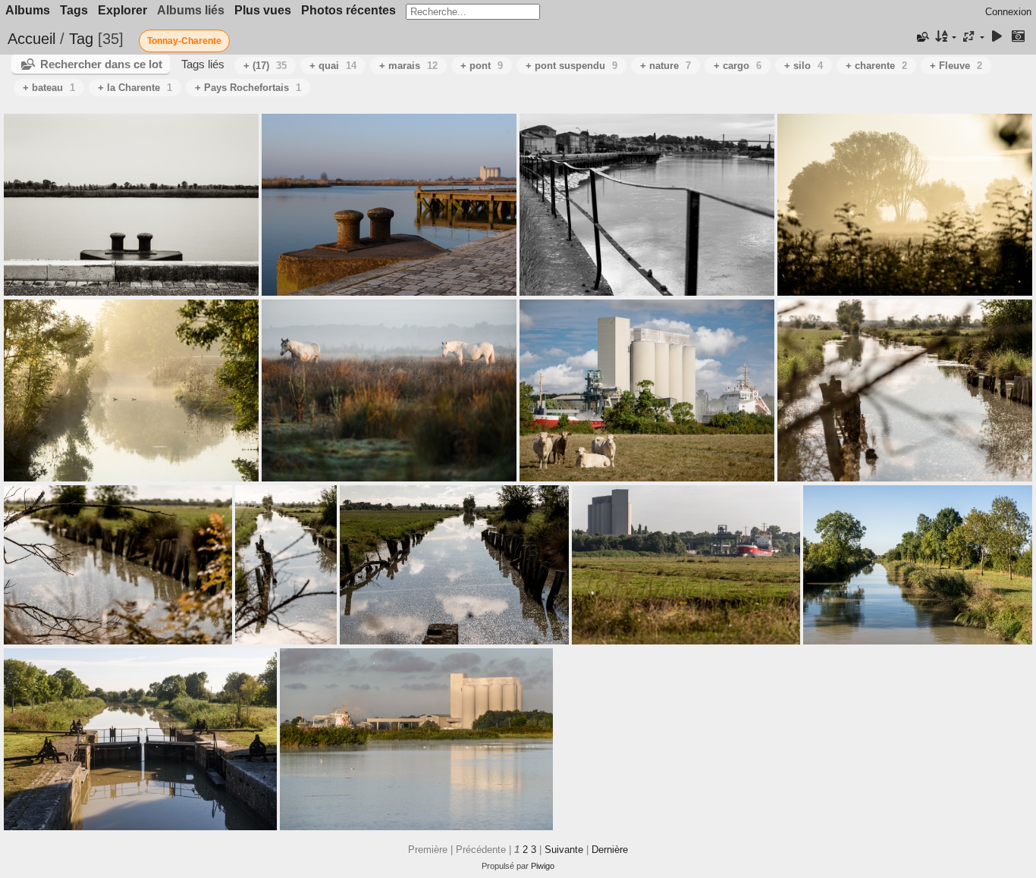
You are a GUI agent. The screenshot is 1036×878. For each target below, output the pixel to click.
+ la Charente (135, 87)
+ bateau (49, 87)
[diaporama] (996, 37)
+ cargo (737, 65)
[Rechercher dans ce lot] (921, 37)
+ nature (665, 65)
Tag (81, 38)
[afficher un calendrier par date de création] (1018, 37)
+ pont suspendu (571, 65)
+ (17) (265, 65)
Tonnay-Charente (184, 41)
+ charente (876, 65)
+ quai (332, 65)
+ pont (481, 65)
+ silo (803, 65)
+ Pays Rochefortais (248, 87)
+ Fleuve (956, 65)
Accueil (31, 38)
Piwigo (542, 865)
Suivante (564, 849)
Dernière (610, 849)
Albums (27, 10)
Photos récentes (348, 10)
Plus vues (262, 10)
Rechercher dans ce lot (101, 64)
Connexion (1008, 11)
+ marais (408, 65)
